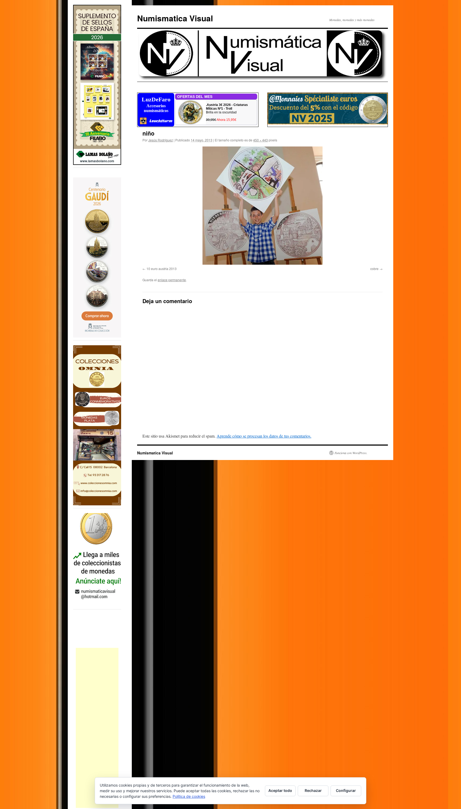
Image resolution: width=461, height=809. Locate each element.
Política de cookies (189, 796)
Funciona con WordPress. (351, 453)
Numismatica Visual (175, 18)
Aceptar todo (280, 790)
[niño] (262, 205)
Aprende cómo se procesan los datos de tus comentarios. (264, 436)
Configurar (346, 790)
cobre (374, 268)
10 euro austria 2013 (161, 268)
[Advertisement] (97, 728)
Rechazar (313, 790)
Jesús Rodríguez (160, 140)
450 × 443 (260, 140)
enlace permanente (172, 279)
